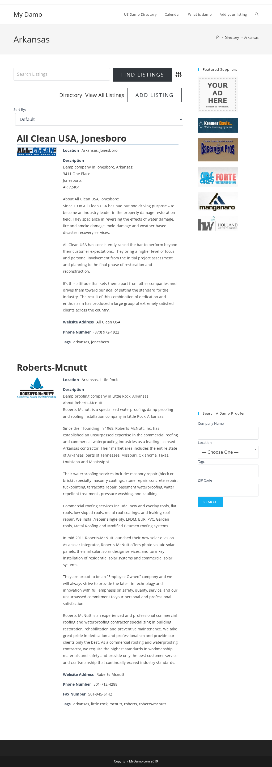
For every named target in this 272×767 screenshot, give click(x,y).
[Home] (217, 37)
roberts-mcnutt (152, 703)
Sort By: (20, 109)
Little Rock (109, 379)
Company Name (211, 423)
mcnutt (115, 703)
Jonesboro (108, 150)
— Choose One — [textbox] (220, 452)
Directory (70, 95)
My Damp (28, 14)
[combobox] (228, 452)
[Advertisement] (228, 321)
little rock (99, 703)
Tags (201, 461)
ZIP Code (205, 480)
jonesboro (100, 341)
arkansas (81, 341)
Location (205, 442)
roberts (130, 703)
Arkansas (251, 37)
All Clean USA (108, 321)
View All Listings (104, 95)
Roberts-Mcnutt (52, 367)
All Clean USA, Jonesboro (71, 138)
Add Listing (154, 95)
